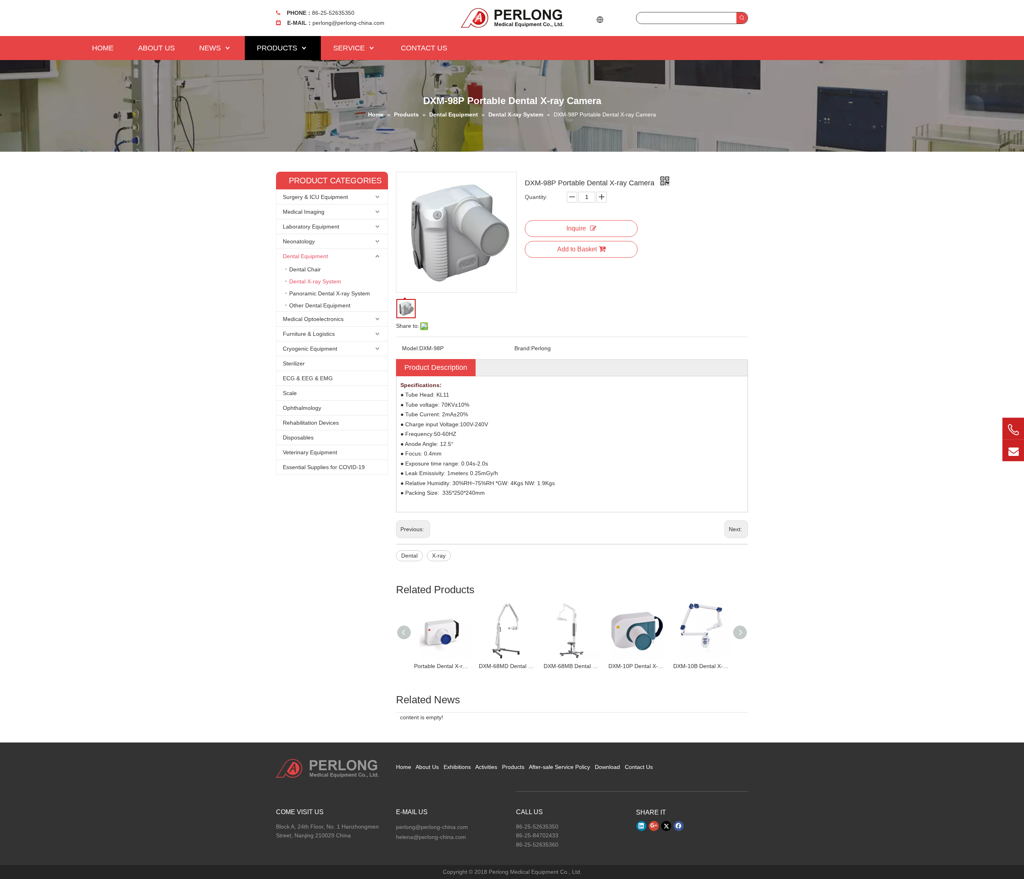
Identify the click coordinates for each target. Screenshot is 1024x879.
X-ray (439, 555)
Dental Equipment (305, 256)
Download (607, 767)
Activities (486, 767)
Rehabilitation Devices (311, 422)
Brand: (522, 348)
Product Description (435, 367)
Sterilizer (294, 363)
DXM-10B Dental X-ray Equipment (701, 666)
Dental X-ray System (315, 281)
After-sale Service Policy (559, 767)
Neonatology (299, 241)
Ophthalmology (302, 408)
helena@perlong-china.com (431, 837)
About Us (427, 767)
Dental (409, 555)
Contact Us (639, 767)
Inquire (576, 228)
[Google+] (654, 826)
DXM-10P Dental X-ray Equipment (636, 666)
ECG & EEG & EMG (308, 378)
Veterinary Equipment (310, 452)
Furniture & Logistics (309, 334)
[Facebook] (679, 826)
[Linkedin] (641, 826)
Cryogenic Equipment (310, 348)
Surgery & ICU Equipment (315, 197)
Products (513, 767)
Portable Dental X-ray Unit (442, 666)
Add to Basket (577, 249)
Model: (410, 348)
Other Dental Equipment (319, 305)
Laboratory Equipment (311, 226)
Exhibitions (457, 767)
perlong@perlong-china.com (348, 23)
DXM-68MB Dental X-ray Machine (572, 666)
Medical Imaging (303, 212)
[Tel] (1013, 430)
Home (403, 767)
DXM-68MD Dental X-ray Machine (507, 666)
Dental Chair (305, 269)
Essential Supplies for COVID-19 (324, 467)
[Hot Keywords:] (742, 18)
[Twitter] (666, 826)
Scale (290, 393)
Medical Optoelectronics (313, 319)
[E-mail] (1013, 451)
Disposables (298, 437)
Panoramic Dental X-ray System (329, 293)
